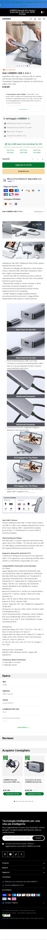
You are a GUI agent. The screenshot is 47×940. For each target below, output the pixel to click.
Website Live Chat (12, 882)
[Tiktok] (16, 854)
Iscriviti (38, 838)
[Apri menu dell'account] (35, 19)
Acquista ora (23, 171)
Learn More (23, 109)
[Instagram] (10, 854)
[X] (21, 854)
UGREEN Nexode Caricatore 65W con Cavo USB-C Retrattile (12, 781)
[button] (13, 181)
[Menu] (44, 18)
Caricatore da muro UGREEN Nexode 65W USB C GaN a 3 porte (34, 781)
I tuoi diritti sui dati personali (26, 913)
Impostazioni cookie (9, 913)
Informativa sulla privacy (10, 910)
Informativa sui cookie (27, 910)
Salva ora (23, 6)
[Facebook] (5, 854)
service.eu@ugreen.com (14, 885)
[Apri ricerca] (31, 19)
